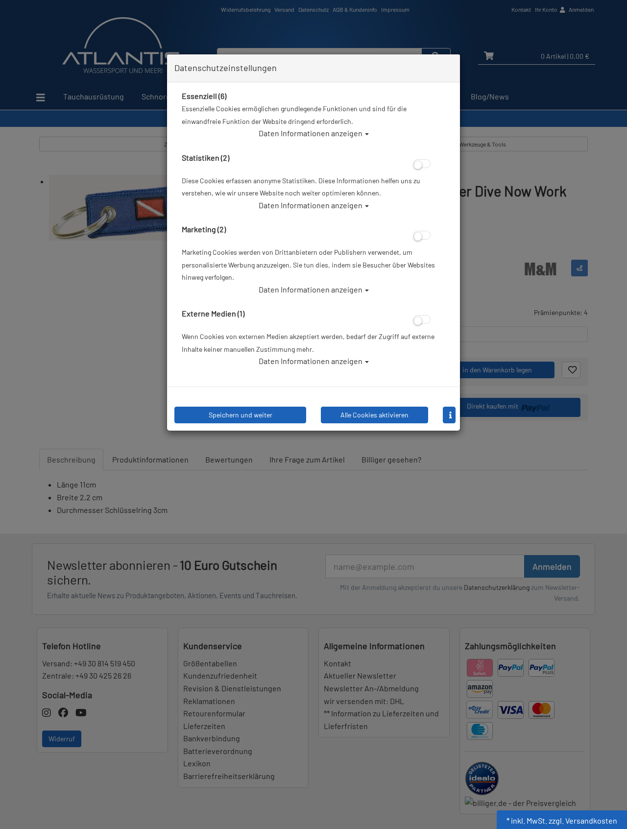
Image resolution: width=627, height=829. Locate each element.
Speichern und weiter (240, 415)
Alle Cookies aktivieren (374, 415)
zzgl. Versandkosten (583, 820)
